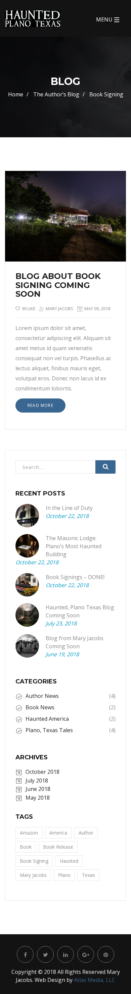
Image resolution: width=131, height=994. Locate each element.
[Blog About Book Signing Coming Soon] (109, 187)
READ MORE (40, 405)
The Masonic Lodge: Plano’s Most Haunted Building (73, 546)
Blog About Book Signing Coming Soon (58, 285)
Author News (42, 696)
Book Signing (34, 861)
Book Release (58, 847)
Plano (64, 875)
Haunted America (47, 718)
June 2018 (38, 789)
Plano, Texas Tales (49, 730)
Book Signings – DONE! (75, 577)
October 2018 (42, 771)
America (58, 833)
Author (86, 833)
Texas (88, 875)
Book (26, 847)
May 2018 (38, 797)
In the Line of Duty (69, 508)
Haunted (69, 861)
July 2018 (37, 780)
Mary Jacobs (59, 308)
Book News (40, 707)
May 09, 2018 (97, 308)
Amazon (29, 833)
